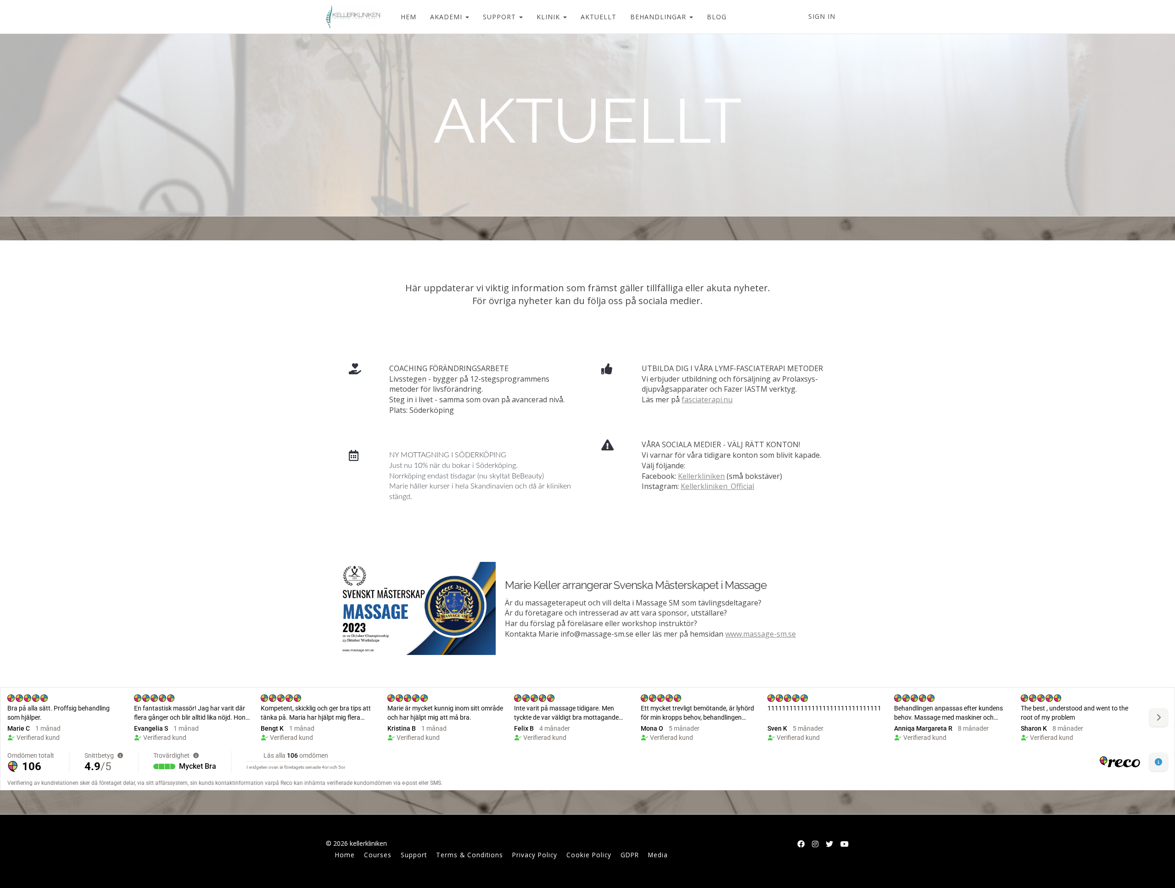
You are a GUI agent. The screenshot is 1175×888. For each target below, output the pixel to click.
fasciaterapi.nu (707, 399)
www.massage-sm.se (760, 634)
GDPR (630, 854)
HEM (408, 16)
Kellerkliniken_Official (717, 486)
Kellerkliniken (701, 476)
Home (345, 854)
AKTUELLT (598, 16)
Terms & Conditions (469, 854)
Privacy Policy (534, 854)
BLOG (717, 16)
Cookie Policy (588, 854)
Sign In (821, 16)
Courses (378, 854)
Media (658, 854)
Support (414, 854)
